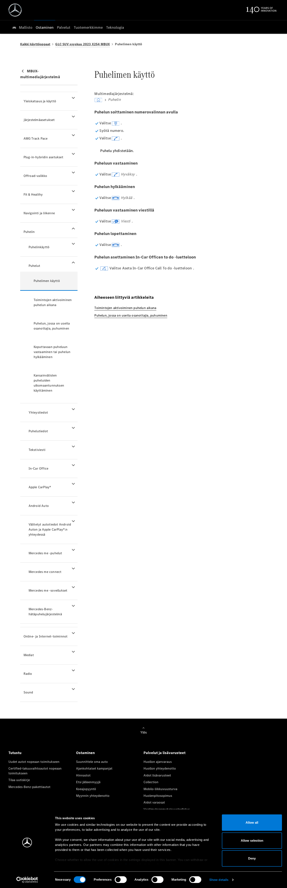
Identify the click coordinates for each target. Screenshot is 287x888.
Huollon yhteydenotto (160, 768)
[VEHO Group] (15, 10)
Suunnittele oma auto (92, 761)
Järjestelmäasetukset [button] (39, 120)
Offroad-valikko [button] (35, 176)
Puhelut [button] (34, 266)
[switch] (121, 879)
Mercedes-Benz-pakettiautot (29, 787)
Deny (252, 858)
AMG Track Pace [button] (36, 138)
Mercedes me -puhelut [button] (45, 553)
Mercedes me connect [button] (45, 572)
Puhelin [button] (29, 232)
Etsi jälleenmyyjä (88, 782)
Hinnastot (83, 775)
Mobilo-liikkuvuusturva (160, 789)
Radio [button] (28, 673)
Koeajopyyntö (86, 789)
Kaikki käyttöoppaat (35, 44)
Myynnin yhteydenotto (92, 795)
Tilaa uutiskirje (19, 780)
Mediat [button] (29, 655)
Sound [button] (28, 692)
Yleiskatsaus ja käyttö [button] (40, 101)
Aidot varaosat (154, 802)
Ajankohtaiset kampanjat (94, 768)
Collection (151, 782)
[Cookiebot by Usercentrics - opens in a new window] (27, 880)
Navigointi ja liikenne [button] (39, 213)
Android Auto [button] (39, 506)
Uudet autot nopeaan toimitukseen (33, 761)
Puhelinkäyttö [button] (39, 247)
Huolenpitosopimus (158, 795)
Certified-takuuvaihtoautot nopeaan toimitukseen (35, 770)
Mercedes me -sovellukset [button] (48, 590)
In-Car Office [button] (39, 468)
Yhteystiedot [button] (38, 412)
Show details (218, 880)
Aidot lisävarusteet (157, 775)
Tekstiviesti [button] (37, 450)
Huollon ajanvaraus (158, 761)
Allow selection (252, 840)
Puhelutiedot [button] (38, 431)
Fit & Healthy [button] (33, 194)
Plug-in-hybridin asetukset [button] (43, 157)
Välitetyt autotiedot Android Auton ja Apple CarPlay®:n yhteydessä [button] (50, 529)
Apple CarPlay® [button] (40, 487)
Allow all (252, 822)
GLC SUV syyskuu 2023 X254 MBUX (82, 44)
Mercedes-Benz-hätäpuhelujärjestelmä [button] (45, 611)
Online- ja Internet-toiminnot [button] (46, 636)
